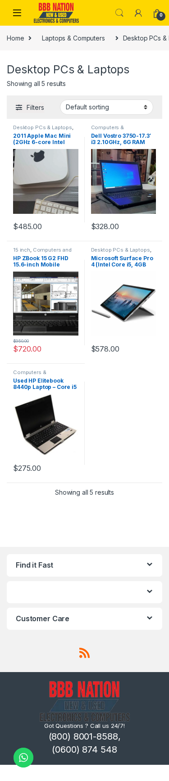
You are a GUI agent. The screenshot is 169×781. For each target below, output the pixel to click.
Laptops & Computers (73, 38)
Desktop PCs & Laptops (42, 127)
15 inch (21, 250)
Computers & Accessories (107, 130)
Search (119, 13)
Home (15, 38)
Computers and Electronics (42, 252)
